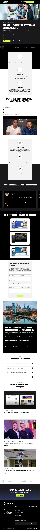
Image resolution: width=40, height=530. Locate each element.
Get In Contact (6, 40)
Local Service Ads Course (19, 512)
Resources (17, 510)
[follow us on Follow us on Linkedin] (31, 528)
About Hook (16, 508)
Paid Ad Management (31, 508)
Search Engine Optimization (32, 506)
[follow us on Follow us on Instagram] (34, 528)
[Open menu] (36, 2)
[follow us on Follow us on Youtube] (36, 528)
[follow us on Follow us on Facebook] (33, 528)
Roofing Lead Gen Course (19, 513)
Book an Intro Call (30, 1)
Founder (16, 506)
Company (17, 502)
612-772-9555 (23, 1)
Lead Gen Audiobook (18, 515)
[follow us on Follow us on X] (30, 528)
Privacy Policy (14, 528)
